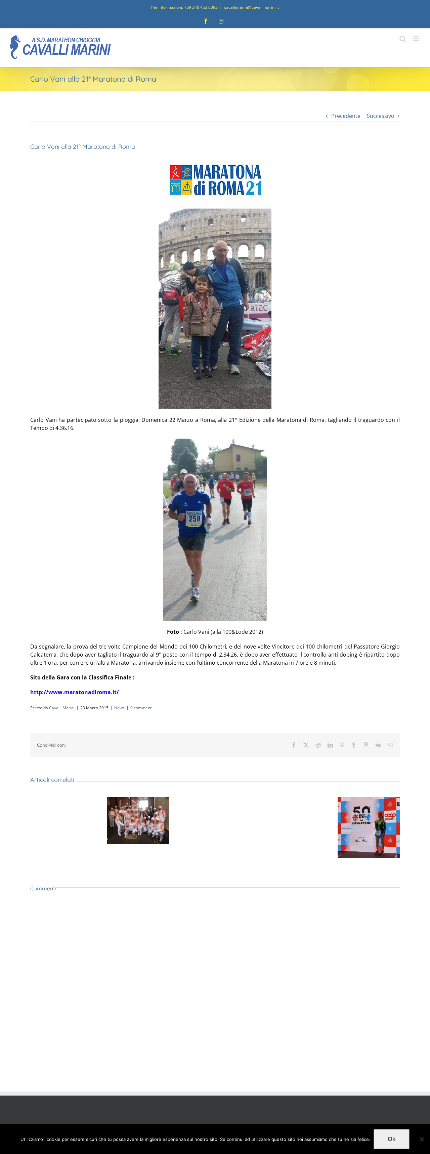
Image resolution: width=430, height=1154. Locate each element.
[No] (421, 1139)
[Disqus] (215, 992)
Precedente (345, 116)
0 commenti (141, 708)
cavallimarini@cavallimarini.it (251, 7)
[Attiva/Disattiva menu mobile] (416, 38)
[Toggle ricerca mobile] (402, 38)
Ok (391, 1139)
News (119, 708)
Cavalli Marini (62, 708)
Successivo (380, 116)
